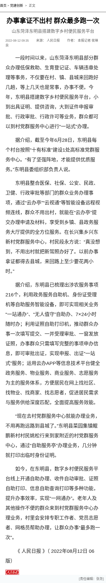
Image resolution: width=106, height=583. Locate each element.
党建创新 (16, 6)
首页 (3, 6)
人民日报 (53, 40)
